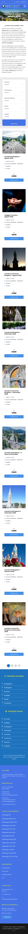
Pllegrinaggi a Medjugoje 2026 (9, 839)
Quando (6, 114)
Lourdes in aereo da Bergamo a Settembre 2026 (12, 630)
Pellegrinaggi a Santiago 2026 (9, 853)
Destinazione (8, 90)
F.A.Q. (3, 878)
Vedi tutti (14, 679)
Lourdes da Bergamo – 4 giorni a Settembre (13, 453)
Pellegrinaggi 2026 (6, 815)
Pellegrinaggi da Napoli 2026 (8, 832)
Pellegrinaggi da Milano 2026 (8, 818)
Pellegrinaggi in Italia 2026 (8, 849)
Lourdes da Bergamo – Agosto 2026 (12, 157)
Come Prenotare (6, 868)
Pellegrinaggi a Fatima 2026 (8, 846)
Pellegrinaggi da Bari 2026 (8, 836)
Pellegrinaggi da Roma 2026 (8, 829)
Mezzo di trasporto (9, 98)
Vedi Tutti (14, 714)
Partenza (6, 82)
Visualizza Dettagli (14, 180)
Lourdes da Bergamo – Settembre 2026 (12, 333)
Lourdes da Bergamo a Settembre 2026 (12, 512)
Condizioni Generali (6, 874)
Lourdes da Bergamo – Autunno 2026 (12, 570)
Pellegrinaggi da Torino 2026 (8, 825)
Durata (6, 106)
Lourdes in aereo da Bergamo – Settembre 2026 (12, 392)
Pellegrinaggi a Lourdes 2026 (8, 842)
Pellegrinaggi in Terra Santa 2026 (10, 856)
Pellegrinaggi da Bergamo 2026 (9, 822)
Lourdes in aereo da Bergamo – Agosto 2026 (12, 274)
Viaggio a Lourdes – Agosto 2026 (11, 216)
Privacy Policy (5, 871)
